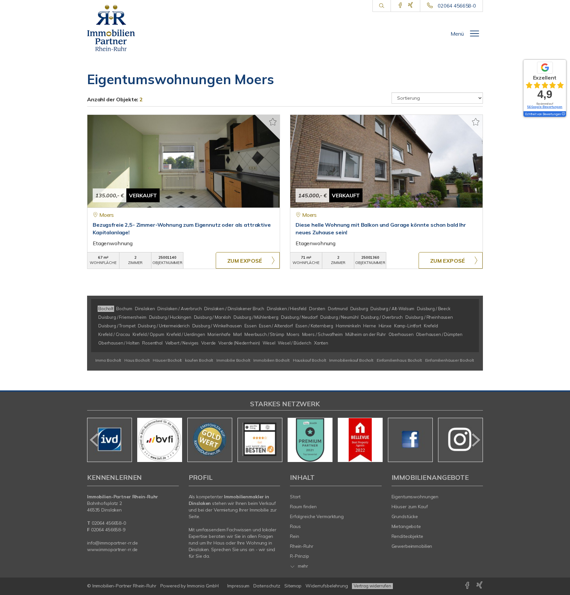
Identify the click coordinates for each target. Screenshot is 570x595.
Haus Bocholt (136, 360)
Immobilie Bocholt (233, 360)
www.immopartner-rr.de (112, 549)
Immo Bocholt (108, 360)
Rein (294, 536)
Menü (457, 33)
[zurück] (94, 439)
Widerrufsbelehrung (326, 586)
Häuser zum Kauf (410, 507)
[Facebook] (400, 5)
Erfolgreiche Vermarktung (317, 516)
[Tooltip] (563, 114)
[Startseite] (116, 28)
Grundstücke (405, 516)
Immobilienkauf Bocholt (351, 360)
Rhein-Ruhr (301, 546)
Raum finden (303, 507)
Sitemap (292, 586)
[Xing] (410, 5)
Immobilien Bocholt (271, 360)
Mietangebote (406, 526)
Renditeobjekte (407, 536)
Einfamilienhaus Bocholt (399, 360)
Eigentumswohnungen (415, 497)
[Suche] (381, 6)
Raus (295, 526)
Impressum (238, 586)
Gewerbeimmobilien (412, 546)
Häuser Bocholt (167, 360)
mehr (302, 566)
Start (295, 497)
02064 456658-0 (457, 6)
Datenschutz (266, 586)
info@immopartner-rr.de (112, 543)
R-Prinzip (299, 556)
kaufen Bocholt (199, 360)
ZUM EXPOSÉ (244, 260)
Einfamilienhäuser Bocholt (449, 360)
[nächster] (475, 439)
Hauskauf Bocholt (309, 360)
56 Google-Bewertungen (544, 107)
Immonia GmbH (203, 586)
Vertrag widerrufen (372, 585)
